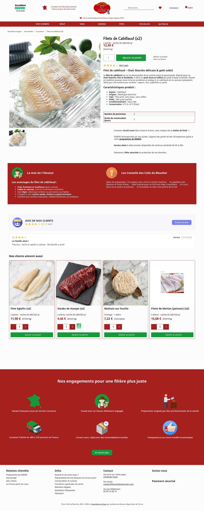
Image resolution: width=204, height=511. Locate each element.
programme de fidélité (130, 139)
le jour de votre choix (66, 9)
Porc (121, 24)
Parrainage (11, 477)
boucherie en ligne (99, 504)
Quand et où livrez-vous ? (67, 474)
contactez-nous (110, 477)
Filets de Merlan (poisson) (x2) (170, 308)
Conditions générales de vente (69, 484)
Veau (82, 24)
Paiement (59, 493)
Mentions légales (63, 487)
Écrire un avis (181, 222)
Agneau (102, 24)
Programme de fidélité (16, 474)
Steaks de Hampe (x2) (71, 308)
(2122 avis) (20, 11)
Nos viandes (42, 24)
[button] (131, 57)
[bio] (79, 326)
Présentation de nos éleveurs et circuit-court (75, 477)
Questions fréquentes (65, 490)
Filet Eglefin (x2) (21, 308)
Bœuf (62, 24)
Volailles (144, 24)
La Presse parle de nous (17, 484)
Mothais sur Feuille (116, 308)
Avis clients (11, 481)
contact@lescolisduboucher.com (118, 484)
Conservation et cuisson (66, 481)
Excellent (20, 5)
